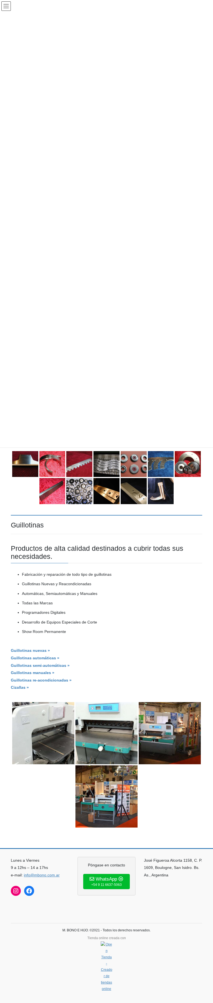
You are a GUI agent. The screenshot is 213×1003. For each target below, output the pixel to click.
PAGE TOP (203, 968)
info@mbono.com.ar (42, 875)
